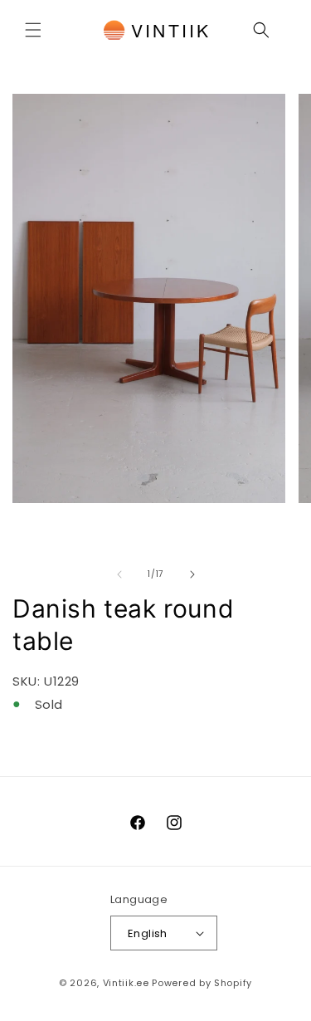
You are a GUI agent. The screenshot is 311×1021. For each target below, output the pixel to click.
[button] (33, 30)
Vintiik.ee (126, 982)
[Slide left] (119, 574)
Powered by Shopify (202, 982)
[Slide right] (192, 574)
